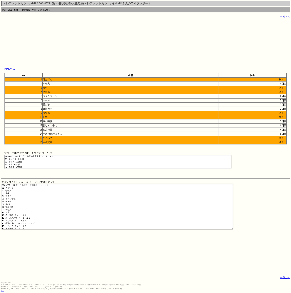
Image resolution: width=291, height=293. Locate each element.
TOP (4, 10)
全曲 (34, 10)
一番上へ (285, 277)
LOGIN (46, 10)
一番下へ (285, 16)
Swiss (2, 290)
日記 (40, 10)
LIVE (10, 10)
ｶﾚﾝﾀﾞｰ (17, 10)
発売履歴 (26, 10)
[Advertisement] (92, 42)
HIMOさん (9, 68)
